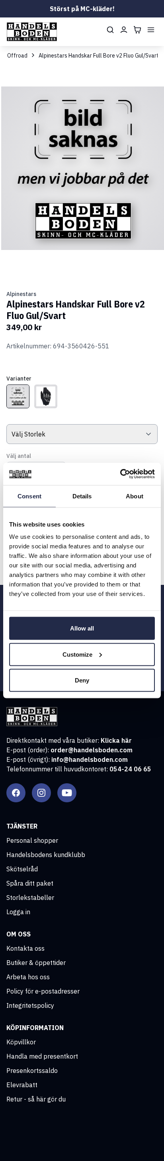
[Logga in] (124, 29)
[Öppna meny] (151, 29)
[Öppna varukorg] (137, 29)
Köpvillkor (21, 1042)
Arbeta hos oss (28, 977)
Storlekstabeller (30, 898)
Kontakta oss (25, 948)
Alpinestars (21, 294)
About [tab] (134, 495)
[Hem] (31, 31)
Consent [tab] (29, 495)
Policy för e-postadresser (43, 991)
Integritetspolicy (30, 1005)
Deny (82, 680)
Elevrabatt (21, 1085)
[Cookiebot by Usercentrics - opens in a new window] (120, 474)
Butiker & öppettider (36, 963)
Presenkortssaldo (32, 1071)
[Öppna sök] (110, 29)
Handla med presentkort (42, 1056)
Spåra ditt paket (29, 883)
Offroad (17, 55)
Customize (77, 654)
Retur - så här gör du (36, 1099)
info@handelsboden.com (89, 759)
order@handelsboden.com (92, 750)
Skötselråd (22, 869)
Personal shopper (32, 840)
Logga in (18, 912)
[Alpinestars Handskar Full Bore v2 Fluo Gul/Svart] (17, 396)
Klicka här (116, 740)
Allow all (82, 628)
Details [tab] (82, 495)
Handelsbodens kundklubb (45, 855)
